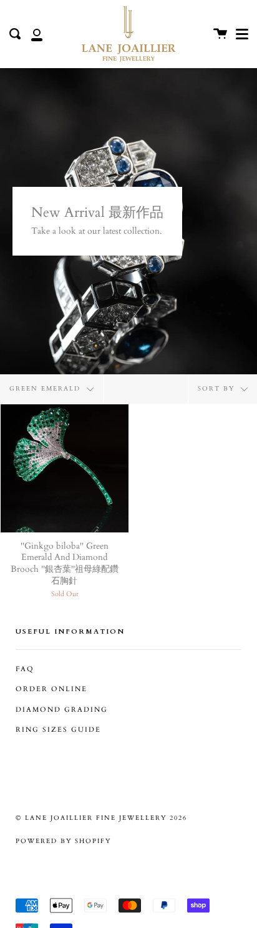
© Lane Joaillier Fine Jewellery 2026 (101, 818)
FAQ (25, 669)
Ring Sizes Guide (58, 730)
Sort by (218, 388)
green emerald (46, 388)
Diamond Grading (62, 710)
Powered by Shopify (63, 841)
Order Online (51, 689)
